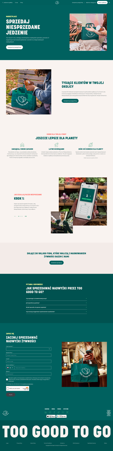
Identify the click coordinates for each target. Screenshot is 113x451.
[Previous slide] (15, 216)
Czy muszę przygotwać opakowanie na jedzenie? (40, 311)
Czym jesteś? (9, 346)
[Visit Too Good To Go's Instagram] (50, 412)
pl (109, 2)
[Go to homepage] (57, 2)
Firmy (21, 2)
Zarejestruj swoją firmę (77, 2)
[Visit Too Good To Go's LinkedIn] (46, 412)
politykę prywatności (28, 384)
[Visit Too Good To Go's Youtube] (63, 412)
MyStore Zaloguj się (91, 2)
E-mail (8, 358)
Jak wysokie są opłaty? (33, 303)
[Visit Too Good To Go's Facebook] (54, 412)
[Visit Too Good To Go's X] (67, 412)
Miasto (8, 371)
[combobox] (28, 348)
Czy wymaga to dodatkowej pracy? (36, 298)
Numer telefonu (10, 365)
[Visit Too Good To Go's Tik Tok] (58, 412)
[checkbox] (7, 379)
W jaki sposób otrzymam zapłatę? (36, 307)
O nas (16, 2)
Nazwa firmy (9, 352)
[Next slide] (25, 216)
